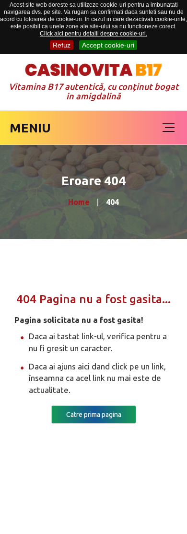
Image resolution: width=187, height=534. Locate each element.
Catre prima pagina (93, 414)
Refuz (61, 45)
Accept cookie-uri (108, 45)
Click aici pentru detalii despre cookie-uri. (93, 33)
